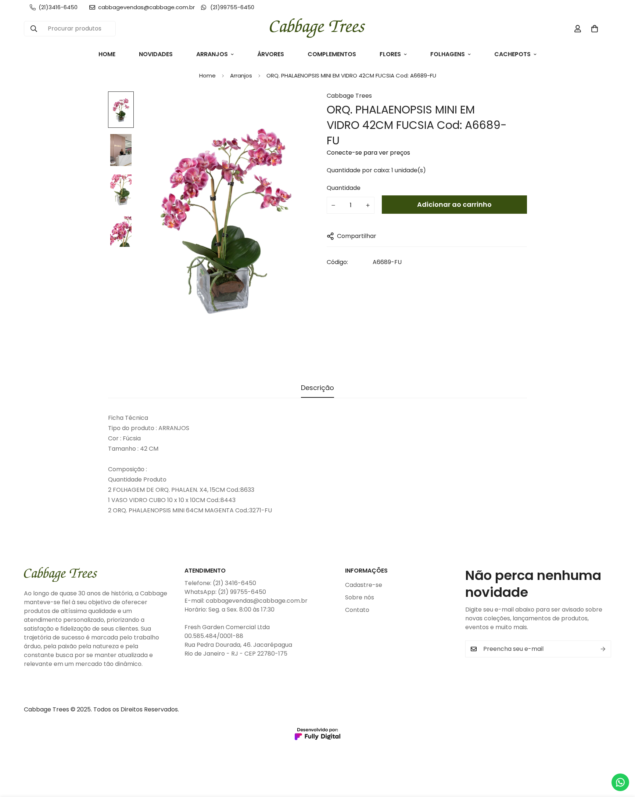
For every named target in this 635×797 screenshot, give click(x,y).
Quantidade (343, 188)
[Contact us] (620, 782)
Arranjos (212, 54)
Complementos (332, 54)
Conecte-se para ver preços (368, 152)
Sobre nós (359, 597)
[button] (594, 28)
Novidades (156, 54)
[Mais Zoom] (292, 107)
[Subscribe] (603, 649)
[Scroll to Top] (620, 757)
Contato (357, 610)
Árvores (270, 54)
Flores (390, 54)
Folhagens (447, 54)
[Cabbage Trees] (317, 29)
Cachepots (512, 54)
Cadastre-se (363, 585)
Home (106, 54)
